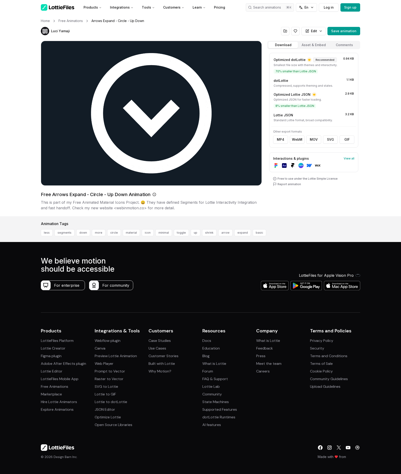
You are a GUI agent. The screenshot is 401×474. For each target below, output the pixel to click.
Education (211, 348)
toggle (181, 232)
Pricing (219, 7)
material (131, 232)
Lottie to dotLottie (111, 401)
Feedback (264, 348)
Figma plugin (51, 355)
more (98, 232)
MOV (314, 139)
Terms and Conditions (328, 355)
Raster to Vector (109, 378)
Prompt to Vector (110, 371)
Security (317, 348)
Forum (207, 371)
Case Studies (160, 340)
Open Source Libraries (113, 424)
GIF (347, 139)
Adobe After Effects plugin (63, 363)
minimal (163, 232)
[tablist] (313, 45)
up (195, 232)
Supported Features (219, 409)
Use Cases (157, 348)
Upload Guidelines (325, 386)
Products (91, 7)
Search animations (267, 7)
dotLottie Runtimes (218, 417)
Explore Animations (57, 409)
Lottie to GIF (105, 394)
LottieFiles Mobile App (59, 378)
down (83, 232)
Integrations (120, 7)
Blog (206, 355)
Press (260, 355)
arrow (225, 232)
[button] (45, 31)
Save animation (343, 31)
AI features (211, 424)
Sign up (350, 7)
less (47, 232)
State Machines (215, 401)
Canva (100, 348)
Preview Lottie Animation (116, 355)
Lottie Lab (211, 386)
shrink (209, 232)
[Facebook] (320, 447)
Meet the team (268, 363)
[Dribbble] (357, 447)
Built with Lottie (162, 363)
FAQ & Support (215, 378)
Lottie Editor (51, 371)
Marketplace (51, 394)
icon (148, 232)
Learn (197, 7)
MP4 (280, 139)
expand (242, 232)
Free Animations (54, 386)
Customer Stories (163, 355)
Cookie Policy (321, 371)
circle (114, 232)
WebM (297, 139)
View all (349, 158)
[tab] (283, 45)
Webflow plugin (107, 340)
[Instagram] (329, 447)
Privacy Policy (321, 340)
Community (212, 394)
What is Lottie (214, 363)
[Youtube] (348, 447)
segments (64, 232)
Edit (314, 31)
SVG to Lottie (106, 386)
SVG (330, 139)
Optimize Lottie (108, 417)
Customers (172, 7)
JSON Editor (105, 409)
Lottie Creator (53, 348)
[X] (339, 447)
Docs (206, 340)
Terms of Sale (321, 363)
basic (259, 232)
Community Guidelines (329, 378)
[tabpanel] (313, 133)
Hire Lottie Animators (59, 401)
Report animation (289, 184)
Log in (329, 7)
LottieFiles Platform (57, 340)
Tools (146, 7)
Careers (263, 371)
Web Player (104, 363)
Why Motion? (160, 371)
